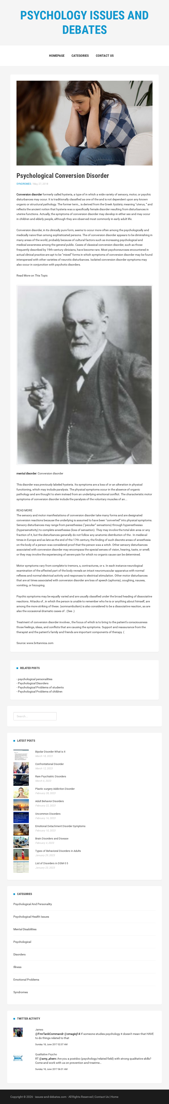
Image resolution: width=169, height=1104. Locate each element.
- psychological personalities (34, 679)
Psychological (22, 941)
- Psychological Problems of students (40, 687)
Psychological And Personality (32, 904)
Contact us (105, 56)
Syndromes (23, 183)
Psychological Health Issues (31, 916)
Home (114, 1096)
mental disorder (26, 473)
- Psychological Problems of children (39, 691)
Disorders (19, 954)
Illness (17, 967)
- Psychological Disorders (32, 683)
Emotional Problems (26, 979)
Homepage (57, 56)
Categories (80, 56)
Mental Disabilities (24, 929)
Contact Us (102, 1096)
